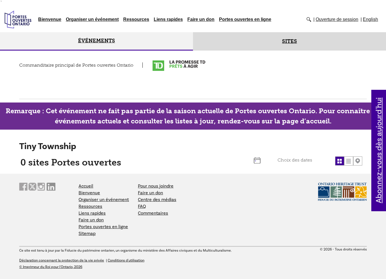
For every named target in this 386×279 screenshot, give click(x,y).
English (370, 19)
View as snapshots (339, 161)
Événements (96, 41)
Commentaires (153, 213)
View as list (348, 161)
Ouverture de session (337, 19)
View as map (358, 161)
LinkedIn (51, 187)
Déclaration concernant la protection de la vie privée (61, 260)
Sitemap (87, 233)
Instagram (42, 187)
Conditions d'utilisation (126, 260)
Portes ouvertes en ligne (245, 19)
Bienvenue (49, 19)
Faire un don (200, 19)
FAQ (142, 206)
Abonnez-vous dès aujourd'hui (379, 150)
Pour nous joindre (156, 186)
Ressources (136, 19)
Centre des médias (157, 199)
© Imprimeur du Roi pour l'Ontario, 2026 (50, 267)
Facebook (23, 187)
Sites (289, 41)
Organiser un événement (92, 19)
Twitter (33, 187)
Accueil (86, 186)
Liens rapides (168, 19)
